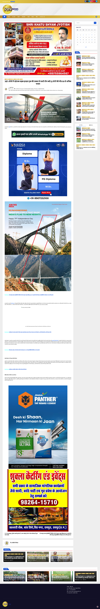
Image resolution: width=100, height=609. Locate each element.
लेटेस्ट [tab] (81, 125)
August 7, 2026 (79, 579)
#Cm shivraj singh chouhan (28, 88)
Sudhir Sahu (75, 592)
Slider (41, 555)
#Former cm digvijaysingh (39, 88)
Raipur (91, 75)
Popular (92, 109)
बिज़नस (33, 16)
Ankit (12, 560)
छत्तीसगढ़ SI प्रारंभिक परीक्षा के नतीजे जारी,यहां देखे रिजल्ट (18, 369)
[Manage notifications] (97, 607)
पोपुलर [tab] (92, 125)
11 (80, 37)
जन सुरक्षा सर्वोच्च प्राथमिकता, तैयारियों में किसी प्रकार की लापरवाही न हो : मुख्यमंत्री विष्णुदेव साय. (88, 106)
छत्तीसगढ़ (9, 16)
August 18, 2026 (8, 579)
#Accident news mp (19, 88)
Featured (35, 555)
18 (80, 39)
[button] (94, 16)
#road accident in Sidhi (44, 90)
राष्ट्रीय (19, 16)
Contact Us (42, 16)
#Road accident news (53, 90)
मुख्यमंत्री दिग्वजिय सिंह (55, 340)
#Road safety (60, 90)
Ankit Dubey (11, 87)
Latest (39, 555)
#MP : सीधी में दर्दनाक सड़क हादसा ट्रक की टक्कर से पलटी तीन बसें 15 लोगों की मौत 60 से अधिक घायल (24, 90)
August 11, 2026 (32, 579)
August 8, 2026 (56, 579)
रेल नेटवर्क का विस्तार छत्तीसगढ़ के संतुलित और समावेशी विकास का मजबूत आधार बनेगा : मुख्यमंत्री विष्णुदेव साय (88, 113)
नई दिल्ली (68, 555)
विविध (37, 16)
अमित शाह (12, 303)
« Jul (86, 47)
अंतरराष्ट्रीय (23, 16)
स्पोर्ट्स (28, 16)
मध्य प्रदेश (13, 16)
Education (89, 69)
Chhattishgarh (30, 555)
